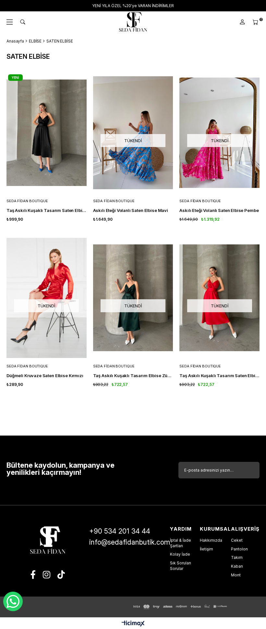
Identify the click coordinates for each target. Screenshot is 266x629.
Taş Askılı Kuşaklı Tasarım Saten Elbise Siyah (46, 210)
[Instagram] (46, 574)
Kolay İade (180, 554)
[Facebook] (33, 574)
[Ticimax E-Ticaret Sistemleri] (133, 624)
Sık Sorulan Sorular (180, 566)
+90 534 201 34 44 (119, 531)
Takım (237, 557)
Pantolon (239, 549)
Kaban (237, 566)
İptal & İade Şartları (180, 543)
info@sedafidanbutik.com (129, 542)
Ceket (237, 540)
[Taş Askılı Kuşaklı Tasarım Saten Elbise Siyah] (46, 133)
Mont (236, 575)
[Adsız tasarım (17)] (47, 540)
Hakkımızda (211, 540)
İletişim (206, 549)
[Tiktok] (61, 574)
